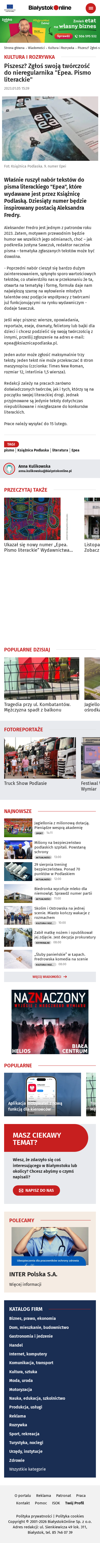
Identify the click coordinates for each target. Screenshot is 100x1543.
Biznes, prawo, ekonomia (32, 1318)
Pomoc (41, 1503)
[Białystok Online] (50, 8)
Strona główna (14, 48)
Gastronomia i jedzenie (31, 1336)
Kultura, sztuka (23, 1371)
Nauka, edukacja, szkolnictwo (37, 1398)
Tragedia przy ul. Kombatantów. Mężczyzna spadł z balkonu (37, 707)
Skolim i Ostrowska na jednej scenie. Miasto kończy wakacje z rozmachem (62, 913)
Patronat (63, 1495)
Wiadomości (36, 48)
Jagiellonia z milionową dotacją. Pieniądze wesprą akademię (61, 825)
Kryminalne (43, 943)
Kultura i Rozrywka (61, 48)
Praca (81, 1495)
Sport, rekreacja (24, 1433)
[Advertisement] (50, 599)
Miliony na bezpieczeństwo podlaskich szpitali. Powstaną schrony (60, 847)
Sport (39, 833)
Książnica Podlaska (33, 450)
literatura (60, 450)
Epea (75, 450)
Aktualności (43, 857)
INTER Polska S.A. (33, 1274)
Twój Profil (74, 1503)
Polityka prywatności (34, 1516)
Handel (16, 1345)
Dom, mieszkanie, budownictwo (39, 1327)
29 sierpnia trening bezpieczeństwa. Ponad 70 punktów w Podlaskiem (57, 869)
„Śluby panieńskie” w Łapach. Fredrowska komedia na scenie (61, 956)
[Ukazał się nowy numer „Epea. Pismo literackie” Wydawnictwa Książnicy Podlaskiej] (41, 519)
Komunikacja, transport (31, 1362)
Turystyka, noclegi (26, 1442)
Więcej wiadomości (47, 977)
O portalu (23, 1495)
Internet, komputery (28, 1354)
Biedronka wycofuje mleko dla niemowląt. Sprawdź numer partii (63, 891)
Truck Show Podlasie (25, 783)
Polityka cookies (70, 1516)
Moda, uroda (21, 1380)
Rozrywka (18, 1424)
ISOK (56, 1503)
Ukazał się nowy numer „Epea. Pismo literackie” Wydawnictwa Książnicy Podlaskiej (36, 547)
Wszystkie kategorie (27, 1469)
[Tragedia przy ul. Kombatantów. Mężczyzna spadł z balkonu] (41, 678)
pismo (9, 450)
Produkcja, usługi (25, 1407)
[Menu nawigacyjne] (91, 8)
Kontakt (23, 1503)
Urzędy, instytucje (26, 1451)
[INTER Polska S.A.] (50, 1246)
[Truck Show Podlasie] (40, 758)
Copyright (16, 1521)
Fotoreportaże (23, 729)
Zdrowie (17, 1460)
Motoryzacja (20, 1389)
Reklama (17, 1416)
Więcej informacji (25, 1284)
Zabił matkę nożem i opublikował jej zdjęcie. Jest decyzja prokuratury (65, 935)
